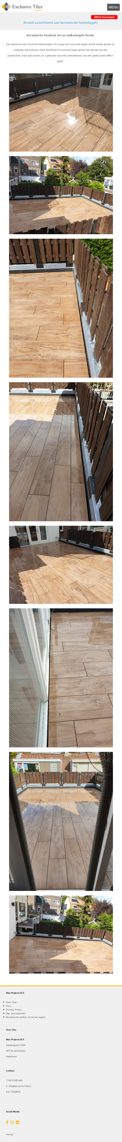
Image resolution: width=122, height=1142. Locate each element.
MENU (113, 7)
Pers (8, 1006)
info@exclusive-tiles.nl (19, 1086)
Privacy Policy (14, 1009)
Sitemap (9, 1134)
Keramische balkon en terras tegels (26, 1017)
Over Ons (11, 1002)
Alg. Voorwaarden (16, 1013)
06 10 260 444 (15, 1081)
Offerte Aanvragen (104, 17)
